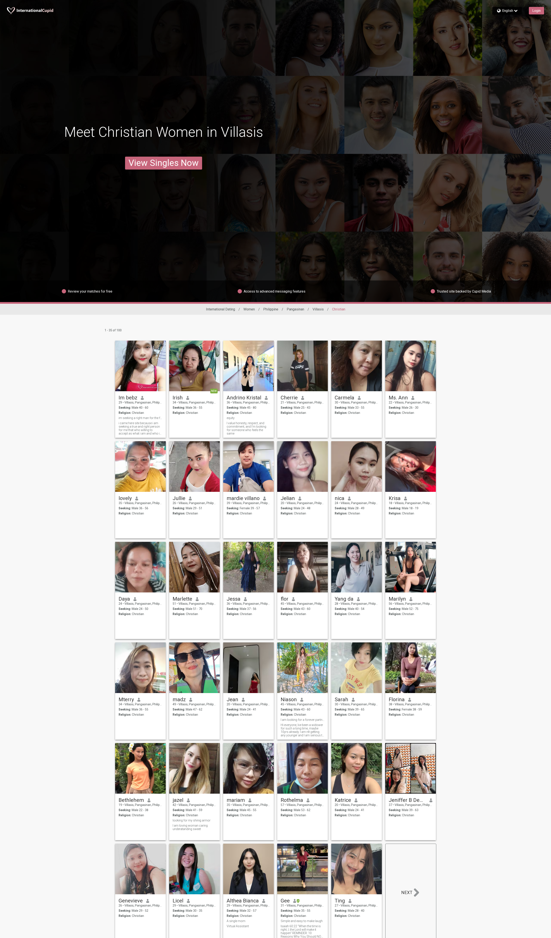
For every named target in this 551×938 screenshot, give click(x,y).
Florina (397, 699)
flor (284, 599)
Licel (178, 901)
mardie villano (243, 498)
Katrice (343, 800)
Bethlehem (131, 800)
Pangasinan (295, 309)
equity (231, 418)
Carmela (344, 398)
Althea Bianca (243, 901)
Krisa (395, 498)
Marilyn (397, 599)
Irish (178, 398)
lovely (125, 498)
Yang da (344, 599)
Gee (285, 901)
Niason (289, 699)
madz (179, 699)
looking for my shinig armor (191, 820)
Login (536, 11)
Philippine (270, 309)
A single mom (236, 921)
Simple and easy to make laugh (302, 921)
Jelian (288, 498)
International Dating (220, 309)
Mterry (126, 699)
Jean (232, 699)
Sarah (341, 699)
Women (249, 309)
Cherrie (289, 398)
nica (339, 498)
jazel (178, 800)
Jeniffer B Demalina (407, 800)
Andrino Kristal (244, 398)
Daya (124, 599)
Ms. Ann (398, 398)
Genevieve (131, 901)
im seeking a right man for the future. (140, 418)
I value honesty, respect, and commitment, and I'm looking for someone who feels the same (246, 428)
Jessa (233, 599)
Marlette (182, 599)
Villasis (318, 309)
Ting (340, 901)
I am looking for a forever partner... (302, 719)
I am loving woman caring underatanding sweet (190, 827)
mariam (236, 800)
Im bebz (128, 398)
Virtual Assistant (238, 926)
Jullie (179, 498)
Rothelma (292, 800)
